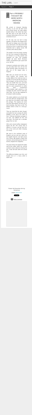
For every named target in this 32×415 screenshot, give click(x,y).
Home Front (19, 192)
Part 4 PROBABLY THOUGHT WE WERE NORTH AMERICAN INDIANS (16, 18)
